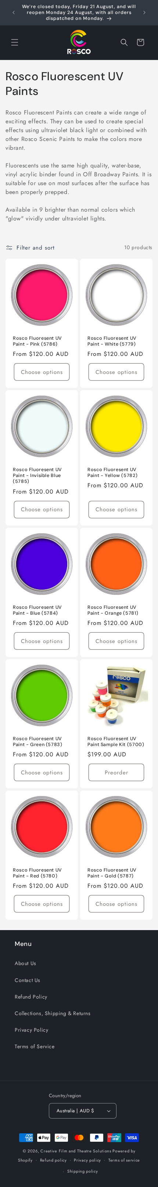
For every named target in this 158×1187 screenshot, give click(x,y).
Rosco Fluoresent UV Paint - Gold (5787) (112, 873)
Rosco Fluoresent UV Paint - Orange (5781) (112, 610)
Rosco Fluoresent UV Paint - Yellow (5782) (112, 472)
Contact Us (27, 980)
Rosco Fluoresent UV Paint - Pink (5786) (37, 341)
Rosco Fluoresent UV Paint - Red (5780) (37, 873)
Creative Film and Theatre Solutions (75, 1151)
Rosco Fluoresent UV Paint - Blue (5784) (37, 610)
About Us (25, 963)
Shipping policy (82, 1171)
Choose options (42, 372)
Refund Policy (31, 996)
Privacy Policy (31, 1030)
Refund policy (53, 1160)
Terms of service (124, 1160)
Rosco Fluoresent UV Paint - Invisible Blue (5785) (37, 475)
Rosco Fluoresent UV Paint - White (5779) (112, 341)
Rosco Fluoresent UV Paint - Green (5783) (37, 742)
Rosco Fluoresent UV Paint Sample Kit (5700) (115, 742)
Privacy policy (87, 1160)
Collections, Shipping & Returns (53, 1013)
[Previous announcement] (14, 12)
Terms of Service (35, 1046)
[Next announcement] (144, 12)
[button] (15, 42)
